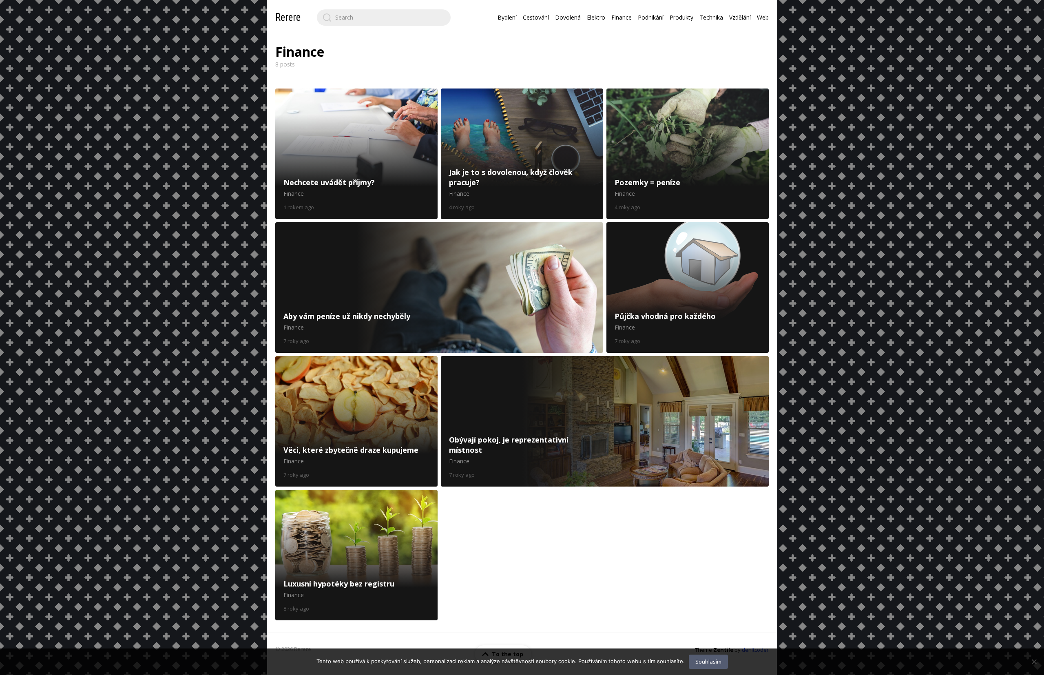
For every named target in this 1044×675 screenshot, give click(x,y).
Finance (621, 17)
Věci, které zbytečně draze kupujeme (356, 421)
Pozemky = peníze (687, 154)
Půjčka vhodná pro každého (687, 287)
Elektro (596, 17)
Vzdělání (740, 17)
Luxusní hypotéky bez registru (356, 555)
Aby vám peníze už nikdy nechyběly (439, 287)
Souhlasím (708, 661)
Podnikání (651, 17)
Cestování (536, 17)
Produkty (681, 17)
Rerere (288, 17)
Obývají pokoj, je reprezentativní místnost (605, 421)
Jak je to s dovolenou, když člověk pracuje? (522, 154)
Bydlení (507, 17)
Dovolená (568, 17)
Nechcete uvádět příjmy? (356, 154)
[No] (1034, 661)
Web (763, 17)
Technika (711, 17)
